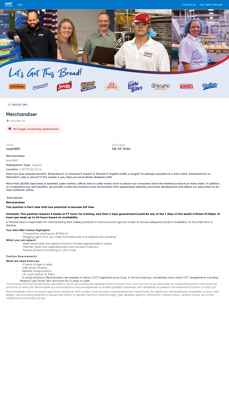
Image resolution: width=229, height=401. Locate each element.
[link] (9, 4)
